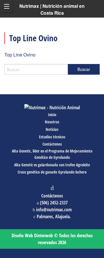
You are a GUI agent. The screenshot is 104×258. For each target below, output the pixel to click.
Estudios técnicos (52, 137)
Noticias (52, 129)
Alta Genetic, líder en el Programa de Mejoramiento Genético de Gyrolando (52, 154)
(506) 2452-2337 (54, 202)
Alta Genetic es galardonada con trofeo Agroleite (52, 164)
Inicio (52, 114)
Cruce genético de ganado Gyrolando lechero (52, 172)
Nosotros (52, 122)
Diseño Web (32, 235)
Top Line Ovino (20, 54)
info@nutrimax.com (54, 209)
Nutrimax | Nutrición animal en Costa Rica (52, 9)
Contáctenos (52, 144)
